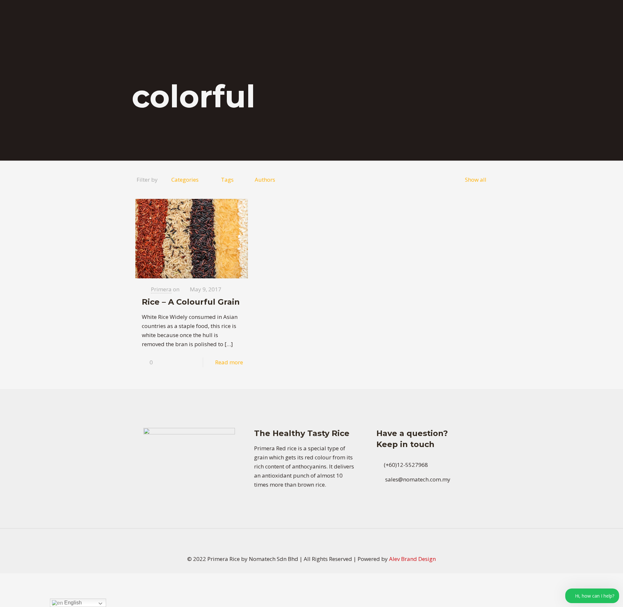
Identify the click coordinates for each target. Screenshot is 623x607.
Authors (265, 179)
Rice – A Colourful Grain (191, 302)
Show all (475, 179)
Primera (161, 289)
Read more (229, 362)
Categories (185, 179)
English (72, 602)
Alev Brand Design (412, 559)
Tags (227, 179)
